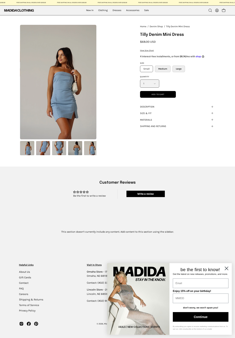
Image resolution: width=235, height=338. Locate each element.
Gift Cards (25, 277)
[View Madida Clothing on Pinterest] (36, 323)
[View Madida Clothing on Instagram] (21, 323)
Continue (201, 317)
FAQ (21, 288)
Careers (23, 293)
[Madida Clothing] (19, 10)
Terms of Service (29, 304)
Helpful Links (26, 265)
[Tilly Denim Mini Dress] (27, 148)
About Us (24, 271)
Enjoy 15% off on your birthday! (192, 291)
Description (147, 106)
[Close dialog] (227, 268)
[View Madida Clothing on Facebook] (28, 323)
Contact (23, 282)
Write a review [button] (145, 193)
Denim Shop (156, 26)
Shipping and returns (153, 126)
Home (143, 26)
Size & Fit (146, 113)
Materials (146, 119)
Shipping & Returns (31, 299)
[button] (210, 10)
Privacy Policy (27, 310)
